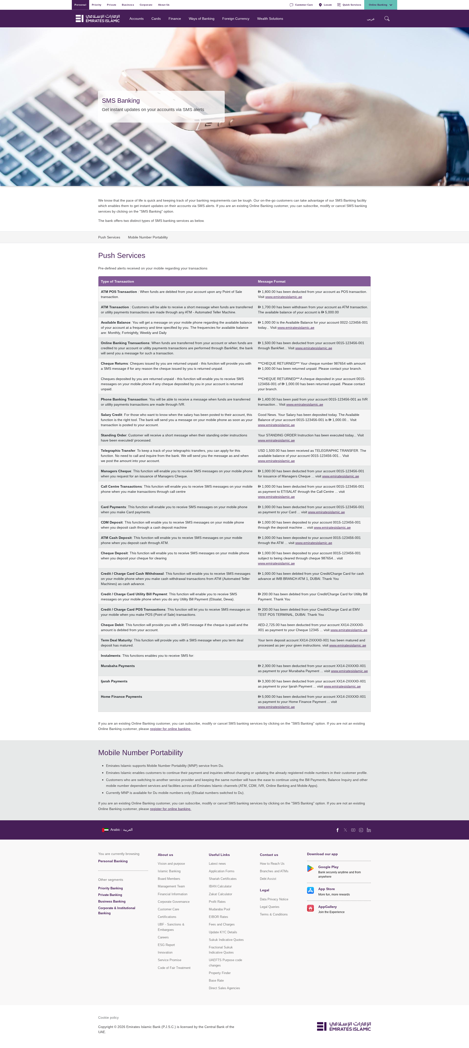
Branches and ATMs (274, 871)
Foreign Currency (235, 18)
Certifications (167, 917)
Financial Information (172, 894)
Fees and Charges (222, 924)
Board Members (169, 879)
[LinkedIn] (369, 830)
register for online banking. (170, 729)
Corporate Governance (174, 902)
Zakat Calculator (220, 894)
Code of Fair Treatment (174, 968)
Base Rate (216, 980)
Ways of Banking (201, 18)
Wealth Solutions (270, 18)
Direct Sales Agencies (224, 988)
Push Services (109, 237)
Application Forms (221, 871)
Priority (97, 4)
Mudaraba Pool (219, 909)
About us (165, 855)
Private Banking (110, 895)
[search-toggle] (387, 18)
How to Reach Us (272, 863)
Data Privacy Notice (274, 899)
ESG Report (166, 945)
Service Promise (169, 960)
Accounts (136, 18)
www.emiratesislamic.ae (283, 297)
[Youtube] (353, 830)
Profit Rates (217, 902)
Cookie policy (108, 1017)
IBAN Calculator (220, 886)
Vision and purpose (171, 863)
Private (112, 4)
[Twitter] (345, 830)
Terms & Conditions (274, 914)
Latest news (217, 863)
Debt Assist (268, 879)
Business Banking (112, 901)
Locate (328, 4)
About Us (164, 4)
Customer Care (304, 4)
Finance (175, 18)
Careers (163, 937)
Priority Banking (110, 888)
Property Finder (220, 973)
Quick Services (352, 4)
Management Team (171, 886)
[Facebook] (338, 830)
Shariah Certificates (223, 879)
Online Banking (378, 4)
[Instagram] (361, 830)
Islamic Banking (169, 871)
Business (128, 4)
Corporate (146, 4)
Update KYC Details (223, 932)
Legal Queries (269, 907)
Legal (264, 890)
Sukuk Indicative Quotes (226, 940)
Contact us (269, 855)
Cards (156, 18)
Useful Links (219, 855)
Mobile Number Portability (148, 237)
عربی (371, 19)
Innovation (165, 952)
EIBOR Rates (218, 917)
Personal (80, 4)
